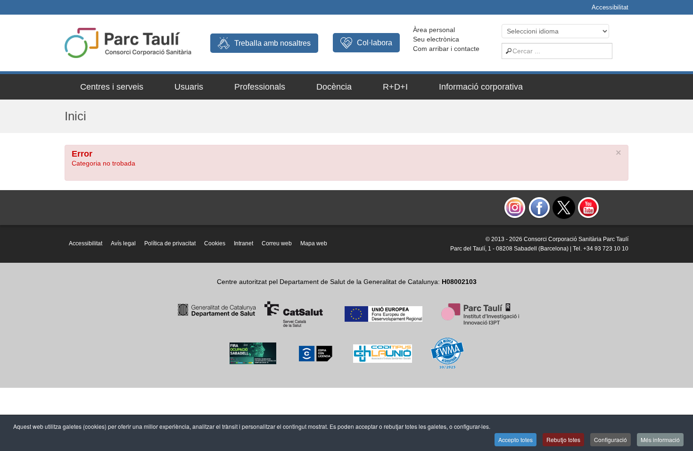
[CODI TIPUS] (382, 353)
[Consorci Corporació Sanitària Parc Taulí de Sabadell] (128, 42)
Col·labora (374, 43)
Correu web (277, 243)
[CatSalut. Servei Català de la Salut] (250, 313)
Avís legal (123, 243)
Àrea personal (434, 29)
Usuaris (188, 87)
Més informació (660, 439)
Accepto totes (515, 439)
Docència (334, 87)
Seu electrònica (436, 39)
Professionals (259, 87)
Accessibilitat (610, 7)
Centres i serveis (111, 87)
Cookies (214, 243)
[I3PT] (383, 313)
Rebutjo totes (563, 439)
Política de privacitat (170, 243)
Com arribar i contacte (446, 48)
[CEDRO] (315, 353)
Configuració (610, 439)
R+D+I (395, 87)
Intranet (243, 243)
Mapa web (313, 243)
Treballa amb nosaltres (272, 43)
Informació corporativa (481, 87)
